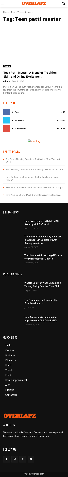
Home (6, 12)
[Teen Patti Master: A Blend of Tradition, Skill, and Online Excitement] (34, 46)
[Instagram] (14, 459)
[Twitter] (22, 459)
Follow (61, 120)
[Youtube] (31, 459)
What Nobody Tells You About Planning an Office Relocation (34, 169)
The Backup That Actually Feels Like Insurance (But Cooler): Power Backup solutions (43, 239)
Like (63, 112)
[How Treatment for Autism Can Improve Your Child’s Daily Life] (12, 320)
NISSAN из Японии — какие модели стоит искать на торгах (35, 187)
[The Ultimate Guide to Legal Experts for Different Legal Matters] (12, 258)
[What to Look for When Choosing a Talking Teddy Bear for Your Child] (12, 286)
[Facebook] (6, 459)
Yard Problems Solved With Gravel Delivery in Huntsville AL (33, 195)
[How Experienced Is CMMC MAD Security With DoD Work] (12, 224)
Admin (6, 81)
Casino (7, 66)
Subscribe (59, 128)
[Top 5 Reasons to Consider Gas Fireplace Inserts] (12, 303)
